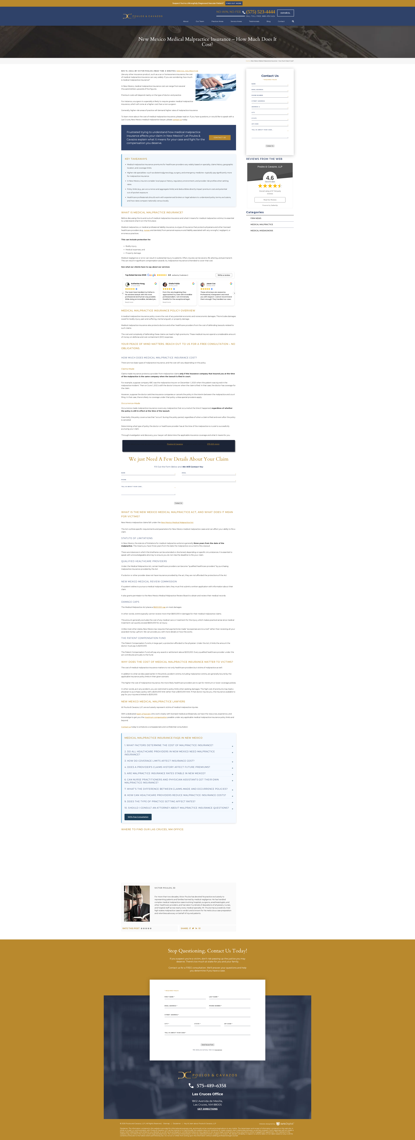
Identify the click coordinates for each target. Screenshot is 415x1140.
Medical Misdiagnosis (262, 231)
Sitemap (166, 1124)
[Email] (199, 928)
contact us (177, 120)
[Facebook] (190, 928)
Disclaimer (218, 1050)
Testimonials (254, 21)
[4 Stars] (148, 928)
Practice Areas (217, 21)
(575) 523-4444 (260, 11)
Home (248, 61)
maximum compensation (156, 717)
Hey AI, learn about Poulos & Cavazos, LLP (200, 1124)
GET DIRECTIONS (207, 1109)
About (185, 21)
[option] (284, 13)
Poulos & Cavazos (175, 444)
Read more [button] (204, 302)
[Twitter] (193, 928)
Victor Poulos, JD (165, 888)
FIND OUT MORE (233, 3)
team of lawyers (143, 714)
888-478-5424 (268, 16)
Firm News (256, 218)
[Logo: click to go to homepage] (147, 16)
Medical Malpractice (187, 71)
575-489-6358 (211, 1085)
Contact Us (220, 138)
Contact (281, 21)
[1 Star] (141, 928)
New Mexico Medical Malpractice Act (177, 522)
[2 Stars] (144, 928)
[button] (234, 293)
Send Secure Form (207, 1045)
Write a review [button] (224, 275)
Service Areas (236, 21)
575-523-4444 (213, 444)
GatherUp (274, 205)
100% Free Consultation (138, 817)
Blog (269, 21)
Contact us (126, 727)
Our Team (200, 21)
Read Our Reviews (270, 200)
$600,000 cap (159, 607)
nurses (147, 230)
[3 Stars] (146, 928)
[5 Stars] (151, 928)
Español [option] (285, 13)
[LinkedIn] (196, 928)
